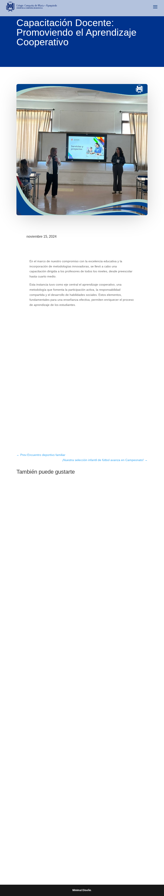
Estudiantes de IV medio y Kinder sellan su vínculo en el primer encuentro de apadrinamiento (74, 575)
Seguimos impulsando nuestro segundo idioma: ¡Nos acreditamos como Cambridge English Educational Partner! (82, 704)
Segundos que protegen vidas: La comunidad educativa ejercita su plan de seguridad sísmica (81, 832)
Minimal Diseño (81, 890)
